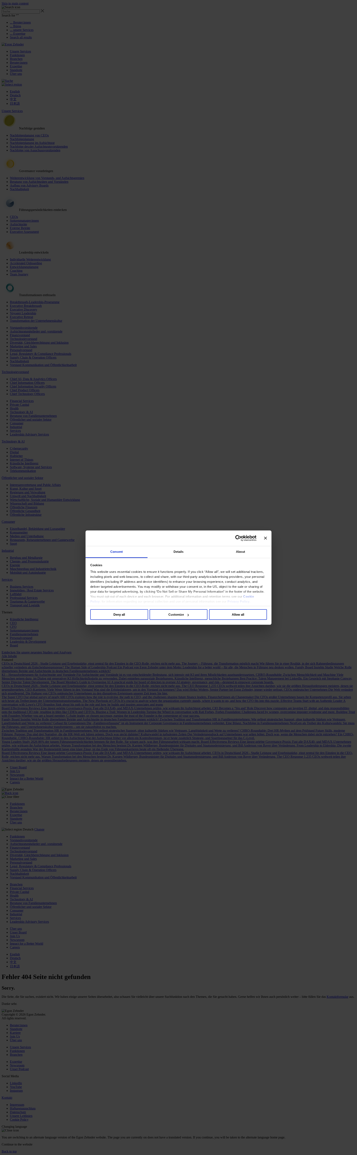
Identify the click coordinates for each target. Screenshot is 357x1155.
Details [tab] (179, 551)
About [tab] (240, 551)
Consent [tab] (116, 551)
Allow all (238, 614)
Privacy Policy (238, 601)
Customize (176, 614)
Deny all (119, 614)
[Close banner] (265, 538)
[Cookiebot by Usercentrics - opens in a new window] (238, 538)
